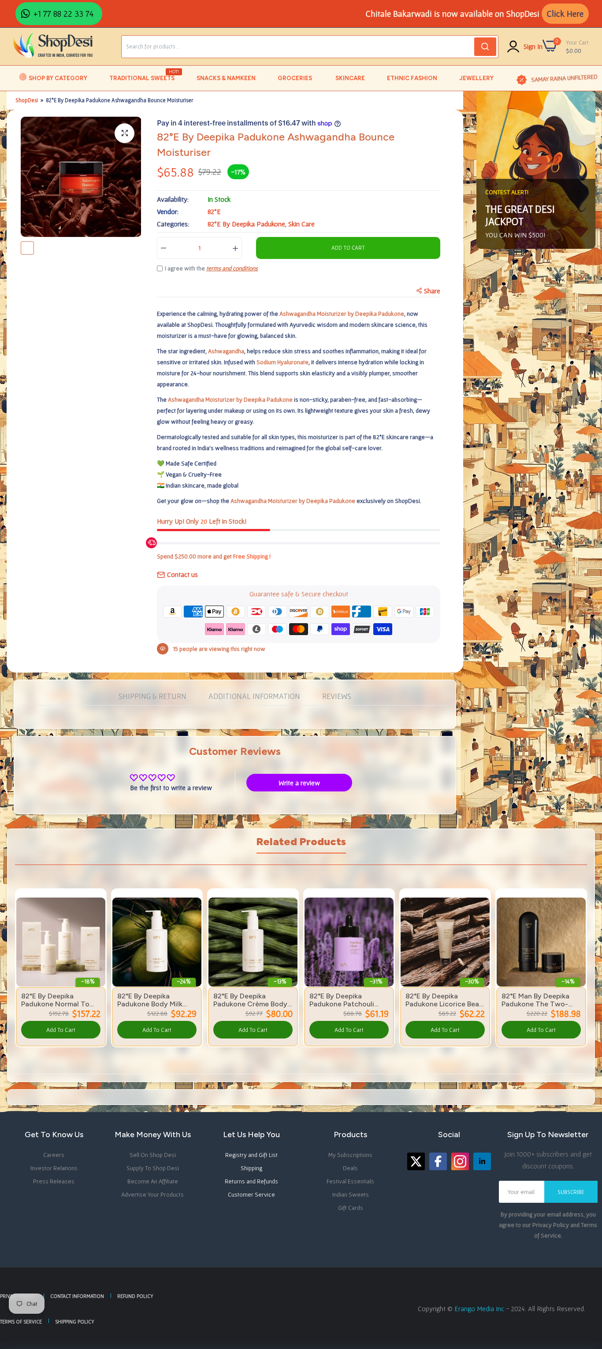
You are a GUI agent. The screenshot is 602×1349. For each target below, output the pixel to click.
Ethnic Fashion (412, 78)
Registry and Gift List (251, 1154)
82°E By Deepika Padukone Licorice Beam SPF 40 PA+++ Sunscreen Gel (445, 1000)
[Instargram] (460, 1161)
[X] (416, 1161)
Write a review (299, 783)
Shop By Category (58, 78)
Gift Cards (350, 1207)
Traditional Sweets (142, 75)
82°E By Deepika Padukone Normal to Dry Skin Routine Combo (55, 1000)
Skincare (350, 78)
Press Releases (53, 1181)
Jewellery (476, 78)
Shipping (251, 1168)
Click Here (565, 13)
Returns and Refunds (251, 1181)
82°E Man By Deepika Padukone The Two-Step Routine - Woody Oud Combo (538, 1000)
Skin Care (301, 224)
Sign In (533, 46)
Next (565, 956)
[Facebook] (438, 1161)
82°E (214, 211)
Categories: (173, 224)
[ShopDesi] (53, 46)
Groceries (295, 78)
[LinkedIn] (482, 1161)
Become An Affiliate (152, 1181)
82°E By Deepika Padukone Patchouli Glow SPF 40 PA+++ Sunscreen (342, 1000)
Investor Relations (54, 1168)
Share (432, 291)
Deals (350, 1168)
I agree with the (211, 268)
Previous (37, 956)
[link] (98, 905)
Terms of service (21, 1321)
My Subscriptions (350, 1154)
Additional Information (254, 696)
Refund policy (135, 1296)
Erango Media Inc (480, 1308)
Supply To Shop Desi (152, 1168)
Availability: (173, 199)
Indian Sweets (350, 1194)
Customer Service (251, 1194)
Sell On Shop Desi (153, 1154)
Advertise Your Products (152, 1194)
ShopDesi (26, 100)
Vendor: (167, 211)
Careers (53, 1154)
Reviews (336, 696)
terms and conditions (232, 268)
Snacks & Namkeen (226, 78)
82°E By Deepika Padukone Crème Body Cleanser (250, 1000)
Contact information (77, 1296)
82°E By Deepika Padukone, (248, 224)
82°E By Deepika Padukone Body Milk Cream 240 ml (149, 1000)
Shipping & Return (152, 696)
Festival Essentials (350, 1181)
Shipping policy (74, 1321)
